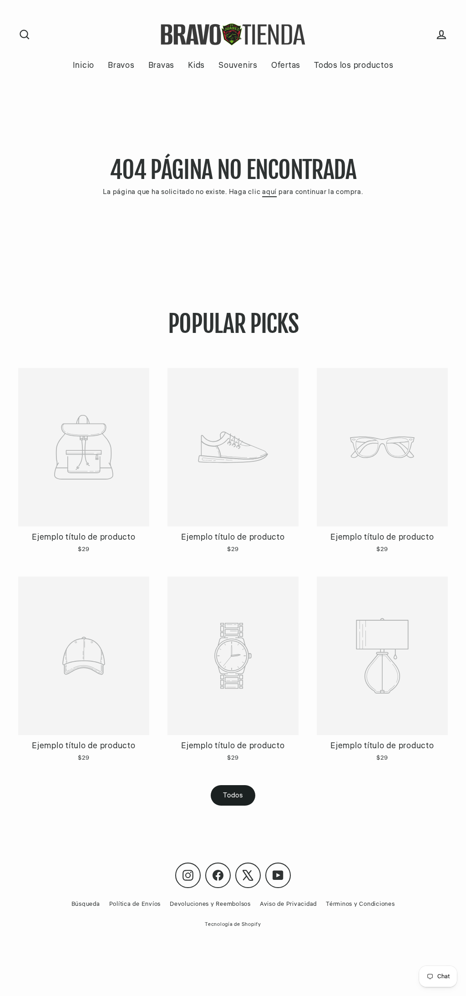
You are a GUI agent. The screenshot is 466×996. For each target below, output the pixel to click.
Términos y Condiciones (360, 904)
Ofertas (285, 65)
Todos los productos (353, 65)
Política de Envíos (135, 904)
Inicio (84, 65)
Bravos (121, 65)
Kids (196, 65)
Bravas (161, 65)
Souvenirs (238, 65)
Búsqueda (85, 904)
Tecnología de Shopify (233, 924)
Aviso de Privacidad (288, 904)
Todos (233, 795)
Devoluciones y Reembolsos (210, 904)
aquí (269, 192)
